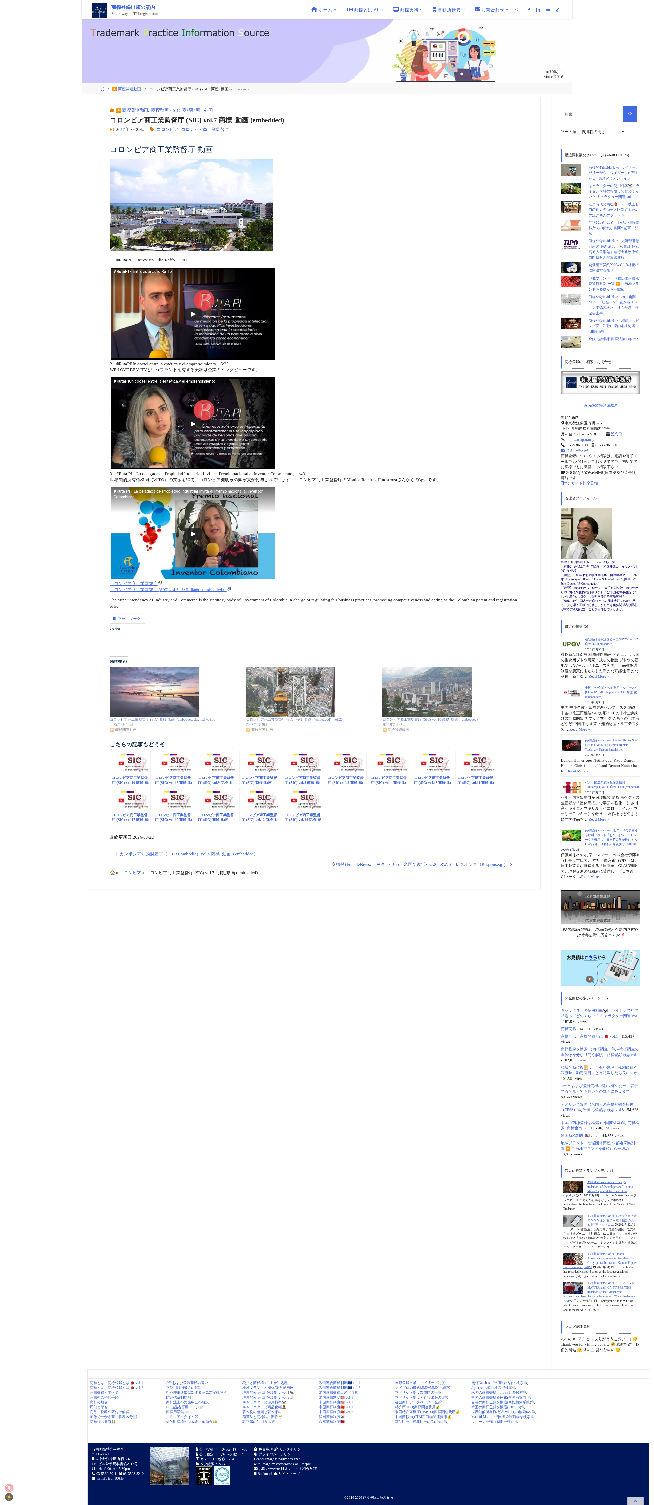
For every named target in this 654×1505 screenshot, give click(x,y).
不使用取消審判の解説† (185, 1388)
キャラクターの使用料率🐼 (264, 1402)
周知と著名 (99, 1407)
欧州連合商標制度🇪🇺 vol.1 (339, 1383)
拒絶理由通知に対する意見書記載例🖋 (196, 1392)
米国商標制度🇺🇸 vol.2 (336, 1402)
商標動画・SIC (165, 110)
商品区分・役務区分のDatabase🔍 (421, 1422)
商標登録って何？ (104, 1392)
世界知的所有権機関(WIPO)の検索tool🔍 (503, 1412)
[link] (517, 9)
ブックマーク (129, 618)
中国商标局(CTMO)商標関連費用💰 (423, 1417)
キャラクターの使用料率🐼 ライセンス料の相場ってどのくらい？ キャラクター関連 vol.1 (614, 191)
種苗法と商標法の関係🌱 (262, 1417)
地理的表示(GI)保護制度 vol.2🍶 (268, 1397)
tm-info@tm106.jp (110, 1478)
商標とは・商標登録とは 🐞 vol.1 (589, 1036)
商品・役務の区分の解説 (109, 1412)
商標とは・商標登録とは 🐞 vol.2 (116, 1388)
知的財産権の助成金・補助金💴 (191, 1422)
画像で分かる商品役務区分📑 (113, 1417)
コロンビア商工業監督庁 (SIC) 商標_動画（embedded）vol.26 (294, 719)
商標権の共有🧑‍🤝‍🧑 (103, 1422)
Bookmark (264, 1474)
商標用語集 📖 (177, 1412)
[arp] (557, 10)
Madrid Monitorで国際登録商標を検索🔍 (503, 1417)
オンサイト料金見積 (581, 483)
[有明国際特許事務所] (600, 382)
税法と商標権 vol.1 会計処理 (265, 1383)
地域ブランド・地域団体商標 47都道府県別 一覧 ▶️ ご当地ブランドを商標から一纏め (614, 284)
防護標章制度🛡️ (179, 1397)
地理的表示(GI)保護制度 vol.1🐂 (268, 1392)
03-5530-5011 (106, 1474)
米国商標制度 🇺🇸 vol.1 (580, 1135)
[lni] (538, 10)
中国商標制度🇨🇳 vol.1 (336, 1407)
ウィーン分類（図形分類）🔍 (495, 1422)
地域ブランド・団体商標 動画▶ (268, 1388)
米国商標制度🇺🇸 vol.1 (336, 1397)
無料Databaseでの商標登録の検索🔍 (499, 1383)
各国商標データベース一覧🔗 (418, 1402)
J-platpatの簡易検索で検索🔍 (494, 1388)
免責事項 (265, 1449)
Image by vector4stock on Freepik (286, 1464)
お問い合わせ (577, 450)
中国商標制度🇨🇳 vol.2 (336, 1412)
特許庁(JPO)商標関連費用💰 (417, 1407)
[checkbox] (9, 1497)
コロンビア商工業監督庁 (205, 129)
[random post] (573, 1187)
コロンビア (167, 129)
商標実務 (568, 1029)
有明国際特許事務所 (600, 405)
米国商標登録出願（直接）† (341, 1392)
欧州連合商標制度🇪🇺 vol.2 (339, 1388)
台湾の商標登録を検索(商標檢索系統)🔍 (503, 1402)
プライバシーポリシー (276, 1454)
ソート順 (569, 131)
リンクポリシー (291, 1449)
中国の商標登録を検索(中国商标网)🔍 (501, 1397)
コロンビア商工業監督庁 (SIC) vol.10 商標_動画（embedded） (431, 719)
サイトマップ (288, 1474)
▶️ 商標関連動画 (126, 89)
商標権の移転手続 (104, 1397)
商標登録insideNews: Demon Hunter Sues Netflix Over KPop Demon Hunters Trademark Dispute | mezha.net (611, 745)
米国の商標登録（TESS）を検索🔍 (499, 1392)
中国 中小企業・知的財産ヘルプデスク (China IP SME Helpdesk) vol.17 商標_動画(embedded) (611, 692)
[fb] (529, 10)
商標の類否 (99, 1402)
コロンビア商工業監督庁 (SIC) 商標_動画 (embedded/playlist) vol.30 (162, 719)
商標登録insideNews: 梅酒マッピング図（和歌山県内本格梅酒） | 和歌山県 (614, 326)
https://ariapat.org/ (579, 439)
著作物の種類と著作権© (261, 1412)
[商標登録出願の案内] (99, 9)
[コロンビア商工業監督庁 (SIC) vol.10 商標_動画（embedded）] (447, 692)
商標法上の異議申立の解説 (187, 1402)
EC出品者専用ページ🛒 (185, 1407)
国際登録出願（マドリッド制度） (422, 1383)
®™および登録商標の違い (187, 1383)
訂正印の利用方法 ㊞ (259, 1422)
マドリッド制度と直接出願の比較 (422, 1397)
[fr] (548, 10)
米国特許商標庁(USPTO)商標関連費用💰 (427, 1412)
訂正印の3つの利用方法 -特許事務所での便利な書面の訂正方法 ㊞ (614, 228)
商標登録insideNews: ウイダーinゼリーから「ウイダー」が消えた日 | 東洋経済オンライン (614, 173)
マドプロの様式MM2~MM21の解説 (422, 1388)
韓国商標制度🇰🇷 (332, 1417)
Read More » (599, 676)
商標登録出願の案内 (133, 7)
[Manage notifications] (9, 1488)
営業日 (616, 434)
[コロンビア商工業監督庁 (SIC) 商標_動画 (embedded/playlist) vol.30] (175, 692)
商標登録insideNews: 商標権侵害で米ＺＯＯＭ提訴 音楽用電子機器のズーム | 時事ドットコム (612, 1220)
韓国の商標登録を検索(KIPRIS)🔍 (498, 1407)
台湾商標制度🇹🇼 (332, 1422)
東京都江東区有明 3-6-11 (114, 1459)
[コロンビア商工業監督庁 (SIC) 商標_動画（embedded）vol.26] (311, 692)
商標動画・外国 (197, 110)
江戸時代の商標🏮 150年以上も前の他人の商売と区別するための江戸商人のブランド (614, 209)
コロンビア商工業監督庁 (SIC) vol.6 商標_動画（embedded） (168, 589)
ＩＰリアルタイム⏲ (182, 1417)
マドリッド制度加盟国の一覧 (418, 1392)
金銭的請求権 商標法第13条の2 (613, 339)
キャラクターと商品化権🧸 (264, 1407)
